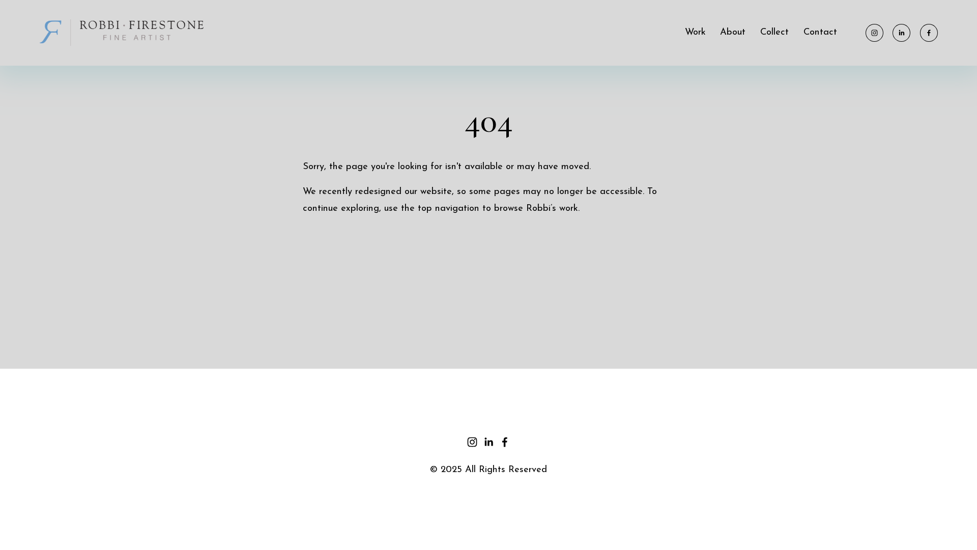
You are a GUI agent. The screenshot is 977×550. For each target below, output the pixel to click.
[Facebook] (929, 33)
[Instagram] (874, 33)
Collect (774, 32)
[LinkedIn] (901, 33)
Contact (820, 32)
